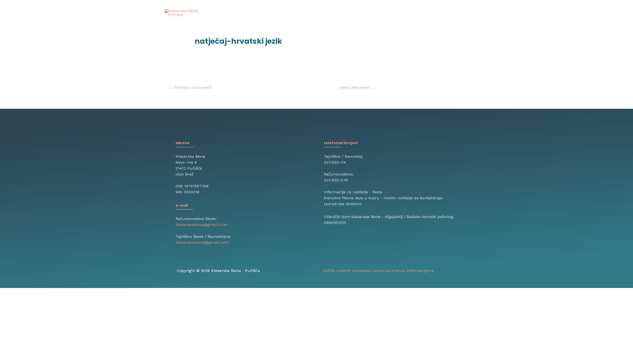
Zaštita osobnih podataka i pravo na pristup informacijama (378, 270)
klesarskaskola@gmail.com (201, 224)
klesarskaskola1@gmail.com (202, 242)
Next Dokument (357, 87)
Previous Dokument (190, 87)
